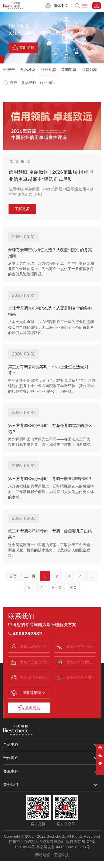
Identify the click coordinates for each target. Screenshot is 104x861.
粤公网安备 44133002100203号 (63, 847)
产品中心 (10, 744)
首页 (15, 82)
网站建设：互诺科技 (52, 855)
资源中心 (30, 82)
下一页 (56, 587)
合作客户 (10, 758)
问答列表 (89, 70)
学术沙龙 (28, 70)
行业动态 (48, 70)
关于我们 (10, 784)
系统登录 (96, 5)
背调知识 (68, 70)
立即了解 (26, 48)
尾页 (73, 587)
